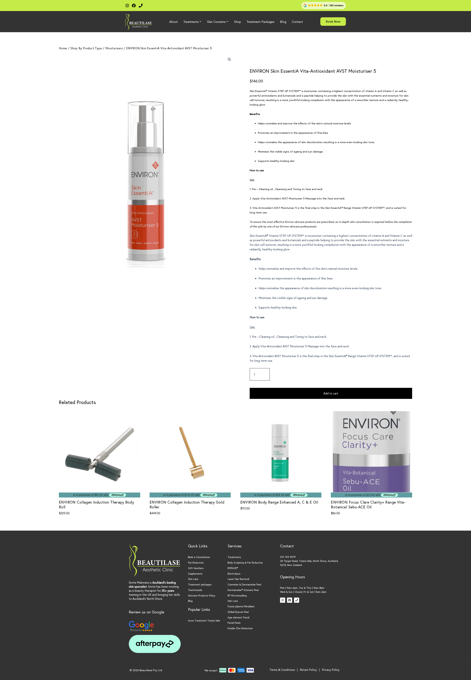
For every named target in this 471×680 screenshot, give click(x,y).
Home (63, 48)
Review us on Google (146, 612)
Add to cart (330, 393)
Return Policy (308, 670)
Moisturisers (114, 48)
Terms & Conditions (282, 670)
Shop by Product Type (86, 48)
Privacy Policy (330, 670)
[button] (323, 5)
